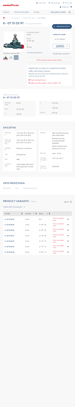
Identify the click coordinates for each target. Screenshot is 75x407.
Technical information (21, 12)
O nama (36, 12)
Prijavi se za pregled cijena (58, 219)
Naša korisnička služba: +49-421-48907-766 (45, 83)
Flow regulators (15, 18)
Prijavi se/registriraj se (38, 80)
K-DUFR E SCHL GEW (28, 18)
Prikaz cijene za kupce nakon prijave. (49, 60)
